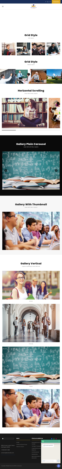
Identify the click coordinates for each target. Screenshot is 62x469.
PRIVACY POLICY (20, 446)
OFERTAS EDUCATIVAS (21, 444)
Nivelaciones (35, 454)
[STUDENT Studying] (31, 230)
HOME (17, 442)
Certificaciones (35, 452)
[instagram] (60, 466)
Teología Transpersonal (37, 446)
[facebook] (56, 466)
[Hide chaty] (58, 465)
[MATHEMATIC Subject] (31, 170)
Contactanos (56, 1)
